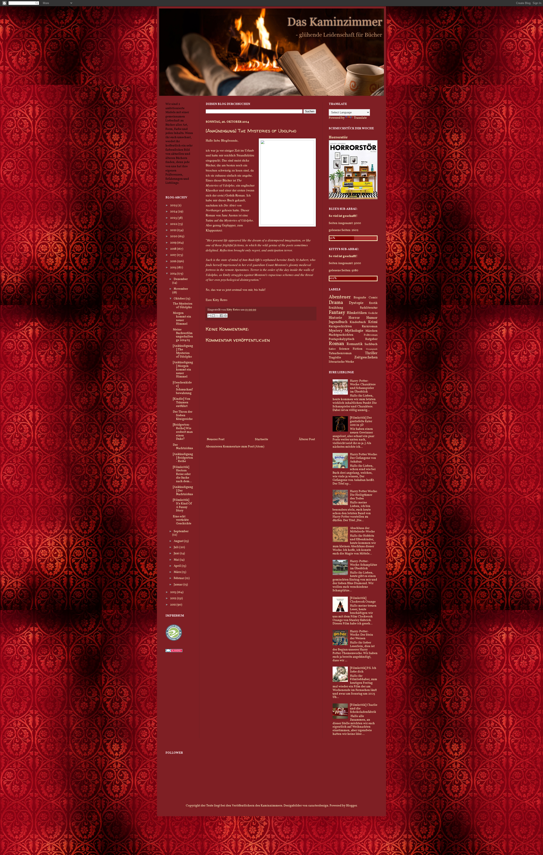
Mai (177, 560)
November (181, 289)
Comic (373, 298)
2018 (173, 249)
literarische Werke (341, 362)
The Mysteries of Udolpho (182, 305)
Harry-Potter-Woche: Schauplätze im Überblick (363, 565)
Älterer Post (307, 439)
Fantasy (337, 312)
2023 (174, 218)
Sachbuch (371, 344)
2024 (174, 212)
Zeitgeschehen (366, 357)
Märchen (371, 331)
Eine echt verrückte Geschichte (182, 520)
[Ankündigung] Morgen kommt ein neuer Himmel (183, 370)
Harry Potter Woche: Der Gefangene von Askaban (363, 458)
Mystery (335, 330)
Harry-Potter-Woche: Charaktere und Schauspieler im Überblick (363, 386)
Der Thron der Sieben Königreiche (183, 415)
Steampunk (372, 349)
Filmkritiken (357, 313)
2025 (174, 205)
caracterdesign (318, 806)
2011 (173, 605)
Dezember (181, 279)
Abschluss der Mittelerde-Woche (362, 530)
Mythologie (354, 330)
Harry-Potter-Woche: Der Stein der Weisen (361, 635)
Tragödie (335, 358)
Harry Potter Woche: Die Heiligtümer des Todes (363, 495)
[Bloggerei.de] (173, 651)
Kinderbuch (358, 322)
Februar (179, 578)
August (179, 541)
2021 (173, 230)
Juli (176, 547)
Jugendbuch (338, 322)
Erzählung (336, 308)
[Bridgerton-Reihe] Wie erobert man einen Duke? (183, 432)
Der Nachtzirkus (183, 447)
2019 (173, 243)
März (178, 572)
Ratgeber (371, 339)
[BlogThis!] (213, 315)
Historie (335, 317)
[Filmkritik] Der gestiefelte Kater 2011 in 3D (361, 421)
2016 (173, 261)
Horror (354, 317)
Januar (178, 585)
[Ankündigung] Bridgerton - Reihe (183, 458)
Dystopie (356, 303)
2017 (173, 255)
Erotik (373, 303)
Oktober (180, 299)
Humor (372, 317)
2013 (173, 592)
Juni (177, 553)
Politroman (371, 335)
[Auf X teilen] (217, 315)
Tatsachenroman (340, 353)
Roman (336, 344)
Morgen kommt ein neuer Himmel (182, 318)
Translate (360, 118)
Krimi (373, 322)
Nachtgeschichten (341, 335)
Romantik (354, 344)
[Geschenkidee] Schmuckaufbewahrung (183, 388)
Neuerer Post (215, 439)
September (181, 531)
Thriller (371, 353)
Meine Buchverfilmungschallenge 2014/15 (183, 335)
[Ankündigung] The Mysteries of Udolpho (183, 351)
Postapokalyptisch (341, 339)
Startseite (261, 439)
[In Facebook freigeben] (221, 315)
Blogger (351, 806)
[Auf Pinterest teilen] (225, 315)
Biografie (360, 298)
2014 (173, 274)
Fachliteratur (369, 308)
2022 (174, 224)
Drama (336, 302)
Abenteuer (340, 297)
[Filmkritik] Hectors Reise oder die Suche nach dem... (182, 474)
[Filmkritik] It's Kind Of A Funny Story (182, 505)
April (178, 566)
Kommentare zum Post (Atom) (243, 447)
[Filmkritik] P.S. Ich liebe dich (363, 670)
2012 (173, 598)
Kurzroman (370, 326)
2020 (174, 236)
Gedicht (373, 313)
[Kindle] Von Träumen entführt (181, 402)
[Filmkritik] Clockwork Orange (363, 600)
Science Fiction (350, 349)
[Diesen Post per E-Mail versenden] (209, 315)
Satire (332, 349)
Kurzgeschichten (340, 326)
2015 (173, 268)
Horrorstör (338, 137)
